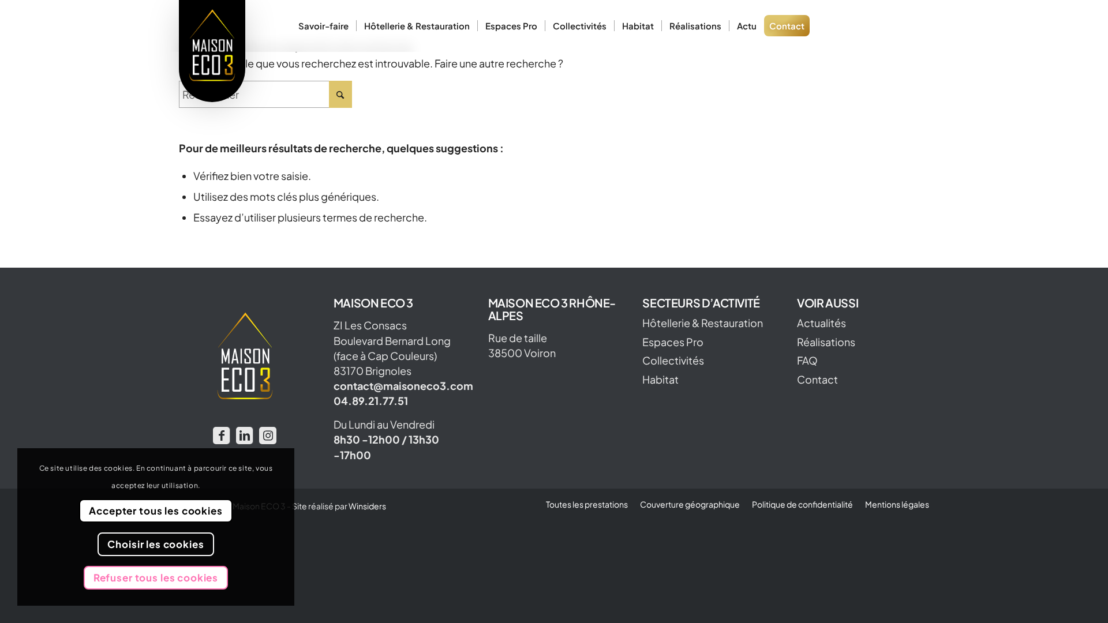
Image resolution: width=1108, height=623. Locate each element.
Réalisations (826, 342)
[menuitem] (323, 26)
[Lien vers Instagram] (267, 435)
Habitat (660, 379)
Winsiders (367, 506)
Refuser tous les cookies (155, 577)
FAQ (807, 360)
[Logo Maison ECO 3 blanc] (212, 51)
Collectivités (673, 360)
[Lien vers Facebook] (221, 435)
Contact (817, 379)
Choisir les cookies (155, 544)
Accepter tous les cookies (155, 510)
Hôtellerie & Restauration (702, 323)
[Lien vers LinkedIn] (244, 435)
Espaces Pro (672, 342)
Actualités (821, 323)
